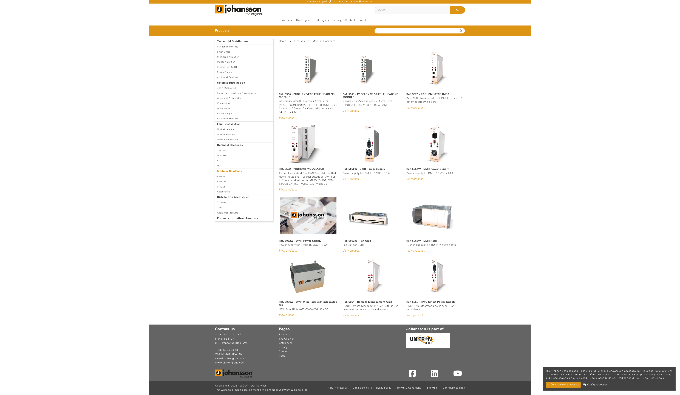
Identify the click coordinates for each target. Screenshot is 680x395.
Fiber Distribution (229, 124)
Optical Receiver (226, 134)
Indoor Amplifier (226, 62)
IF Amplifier (223, 103)
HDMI (220, 166)
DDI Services (259, 386)
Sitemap (432, 388)
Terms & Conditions (409, 388)
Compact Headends (230, 145)
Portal (362, 20)
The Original (303, 20)
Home (282, 41)
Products (286, 20)
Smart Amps (223, 52)
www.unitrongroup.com (230, 363)
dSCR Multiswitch (227, 88)
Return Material (337, 388)
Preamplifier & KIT (227, 67)
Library (337, 20)
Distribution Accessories (233, 197)
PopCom (243, 386)
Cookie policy (361, 388)
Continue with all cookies (564, 384)
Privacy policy (383, 388)
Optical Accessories (227, 140)
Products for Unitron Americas (237, 218)
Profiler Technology (227, 47)
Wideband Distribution (229, 98)
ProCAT (221, 187)
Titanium (221, 150)
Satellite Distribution (231, 83)
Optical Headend (226, 129)
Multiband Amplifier (228, 57)
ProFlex (221, 176)
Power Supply (224, 72)
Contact (350, 20)
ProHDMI (222, 182)
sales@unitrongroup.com (230, 358)
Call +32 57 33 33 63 (343, 2)
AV (218, 161)
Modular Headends (229, 171)
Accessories (223, 192)
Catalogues (322, 20)
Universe (222, 156)
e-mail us (367, 2)
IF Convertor (224, 108)
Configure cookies (454, 388)
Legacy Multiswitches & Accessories (237, 93)
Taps (219, 208)
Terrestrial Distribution (232, 41)
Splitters (221, 202)
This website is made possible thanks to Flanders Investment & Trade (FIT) (261, 390)
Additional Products (227, 77)
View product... (288, 118)
